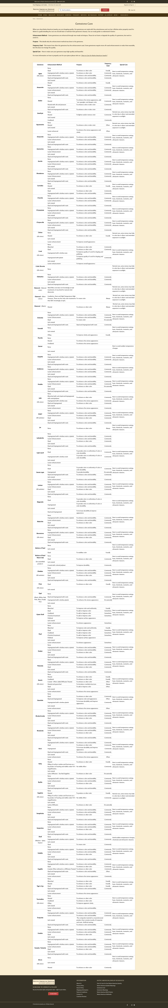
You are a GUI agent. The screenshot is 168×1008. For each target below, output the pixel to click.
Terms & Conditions (82, 992)
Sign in (132, 5)
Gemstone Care (101, 988)
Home (34, 18)
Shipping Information (82, 990)
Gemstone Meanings (102, 990)
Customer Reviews (81, 996)
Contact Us (80, 994)
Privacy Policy (80, 985)
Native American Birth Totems (105, 992)
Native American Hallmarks (104, 994)
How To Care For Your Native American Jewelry (109, 983)
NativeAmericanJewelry (44, 10)
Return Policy (80, 988)
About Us (79, 983)
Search (105, 10)
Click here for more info (54, 5)
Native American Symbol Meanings (106, 985)
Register (126, 5)
